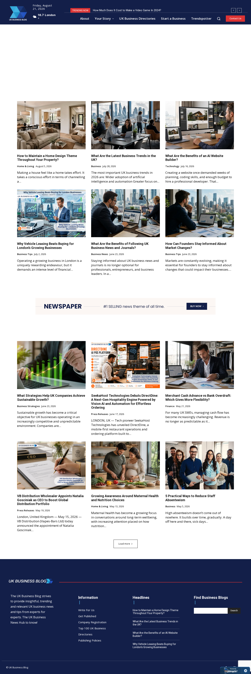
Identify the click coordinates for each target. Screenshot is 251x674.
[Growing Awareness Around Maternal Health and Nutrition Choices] (125, 465)
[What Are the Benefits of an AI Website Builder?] (199, 125)
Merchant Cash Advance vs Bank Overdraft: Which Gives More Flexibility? (198, 398)
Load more (124, 543)
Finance (170, 406)
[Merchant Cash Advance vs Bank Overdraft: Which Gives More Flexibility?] (199, 365)
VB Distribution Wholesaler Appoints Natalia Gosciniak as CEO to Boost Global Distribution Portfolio (50, 500)
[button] (218, 18)
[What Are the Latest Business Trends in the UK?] (125, 125)
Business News (99, 254)
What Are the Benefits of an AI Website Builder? (194, 158)
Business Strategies (28, 406)
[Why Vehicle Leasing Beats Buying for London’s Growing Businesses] (51, 213)
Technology (172, 166)
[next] (239, 10)
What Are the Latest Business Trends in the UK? (123, 158)
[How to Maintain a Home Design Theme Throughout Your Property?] (51, 125)
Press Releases (99, 414)
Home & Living (25, 166)
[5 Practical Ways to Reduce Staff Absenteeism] (199, 465)
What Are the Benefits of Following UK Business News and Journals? (119, 246)
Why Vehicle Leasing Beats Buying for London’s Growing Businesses (45, 246)
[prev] (233, 10)
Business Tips (25, 254)
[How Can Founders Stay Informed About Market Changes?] (199, 213)
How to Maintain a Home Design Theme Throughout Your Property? (47, 158)
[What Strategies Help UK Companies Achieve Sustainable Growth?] (51, 365)
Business (96, 166)
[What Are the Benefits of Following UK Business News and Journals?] (125, 213)
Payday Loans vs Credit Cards (111, 10)
